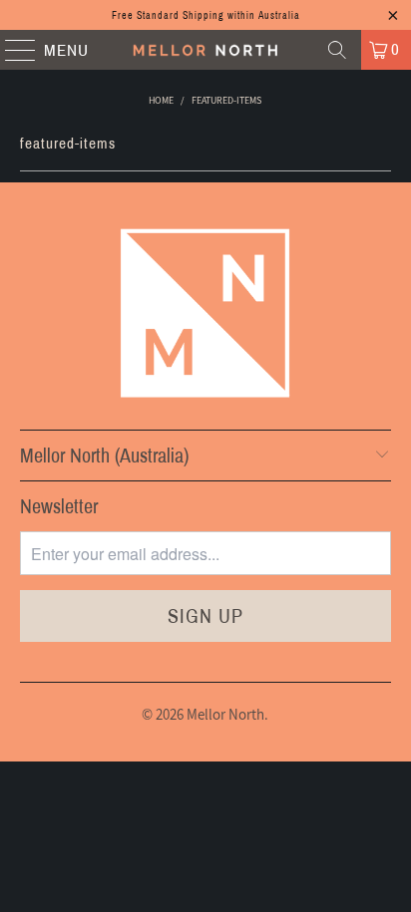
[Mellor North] (205, 50)
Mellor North (225, 714)
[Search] (337, 50)
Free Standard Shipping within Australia (206, 15)
